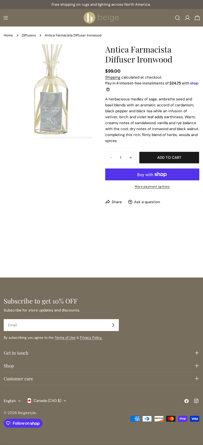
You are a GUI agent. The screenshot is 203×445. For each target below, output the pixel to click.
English (10, 400)
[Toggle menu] (6, 18)
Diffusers (29, 35)
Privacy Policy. (91, 337)
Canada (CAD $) (47, 400)
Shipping (112, 77)
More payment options (152, 187)
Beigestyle (27, 412)
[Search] (177, 18)
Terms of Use (65, 337)
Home (8, 35)
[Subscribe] (113, 325)
